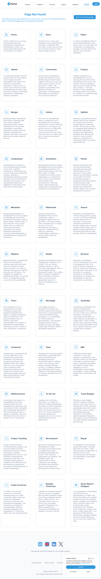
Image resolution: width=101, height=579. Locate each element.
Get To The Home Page (85, 17)
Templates (40, 4)
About (86, 4)
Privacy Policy (36, 563)
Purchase (52, 4)
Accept (80, 567)
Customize (73, 571)
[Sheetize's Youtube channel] (47, 544)
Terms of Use (49, 563)
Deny (88, 571)
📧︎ (40, 544)
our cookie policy (85, 563)
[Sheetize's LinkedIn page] (54, 544)
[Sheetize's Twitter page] (61, 544)
